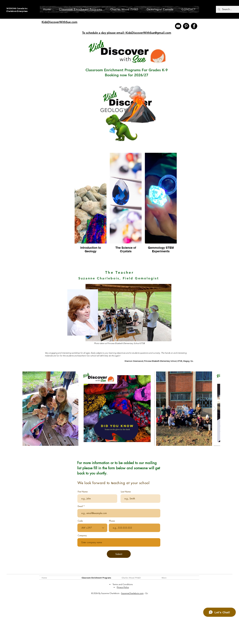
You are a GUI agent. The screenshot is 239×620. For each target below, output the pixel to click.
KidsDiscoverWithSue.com (59, 22)
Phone (112, 521)
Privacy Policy (123, 587)
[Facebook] (194, 26)
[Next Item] (214, 408)
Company (82, 535)
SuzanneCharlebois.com (132, 593)
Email (80, 506)
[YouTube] (178, 26)
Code (80, 521)
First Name (83, 492)
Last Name (126, 492)
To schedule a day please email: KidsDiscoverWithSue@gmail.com (126, 33)
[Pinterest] (186, 26)
